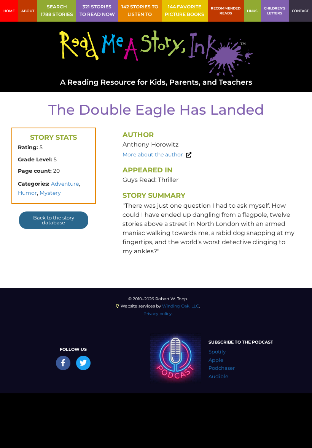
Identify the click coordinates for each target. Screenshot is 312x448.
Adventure (65, 183)
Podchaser (222, 368)
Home (9, 11)
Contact (300, 11)
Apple (216, 360)
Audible (218, 376)
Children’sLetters (274, 11)
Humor (27, 192)
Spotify (217, 352)
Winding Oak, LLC (180, 306)
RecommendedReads (225, 11)
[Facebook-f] (63, 363)
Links (252, 11)
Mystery (50, 192)
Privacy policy (157, 313)
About (27, 11)
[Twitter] (83, 363)
